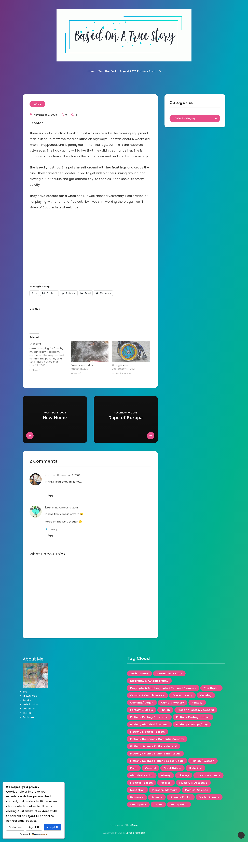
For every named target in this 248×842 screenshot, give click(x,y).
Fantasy (197, 702)
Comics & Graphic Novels (147, 695)
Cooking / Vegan (141, 702)
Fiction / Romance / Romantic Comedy (157, 739)
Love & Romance (208, 775)
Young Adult (179, 804)
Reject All (34, 827)
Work (37, 104)
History (166, 775)
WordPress (132, 825)
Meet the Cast (107, 71)
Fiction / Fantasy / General (196, 709)
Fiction (165, 709)
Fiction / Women (202, 760)
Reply (50, 495)
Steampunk (138, 804)
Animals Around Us (82, 365)
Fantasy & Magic (141, 709)
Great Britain (172, 768)
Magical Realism (141, 782)
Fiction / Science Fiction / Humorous (155, 753)
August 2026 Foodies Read (137, 71)
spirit (49, 475)
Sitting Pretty (120, 365)
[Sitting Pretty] (131, 351)
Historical (195, 768)
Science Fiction (180, 797)
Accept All (52, 827)
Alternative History (169, 673)
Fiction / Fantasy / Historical (149, 717)
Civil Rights (211, 688)
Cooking (206, 695)
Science (156, 797)
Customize (15, 827)
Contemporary (182, 695)
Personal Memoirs (164, 790)
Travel (158, 804)
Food (133, 768)
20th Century (139, 673)
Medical (166, 782)
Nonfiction (137, 790)
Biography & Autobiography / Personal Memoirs (163, 688)
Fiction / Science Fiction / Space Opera (157, 760)
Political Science (196, 790)
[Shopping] (50, 356)
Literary (183, 775)
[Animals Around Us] (89, 351)
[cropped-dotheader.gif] (124, 35)
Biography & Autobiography (149, 680)
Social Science (209, 797)
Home (90, 71)
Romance (137, 797)
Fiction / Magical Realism (147, 731)
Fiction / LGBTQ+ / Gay (192, 724)
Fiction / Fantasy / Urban (193, 717)
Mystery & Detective (193, 782)
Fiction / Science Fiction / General (153, 746)
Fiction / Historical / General (149, 724)
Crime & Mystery (172, 702)
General (150, 768)
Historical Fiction (141, 775)
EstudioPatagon (135, 833)
